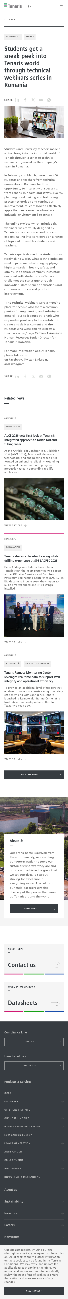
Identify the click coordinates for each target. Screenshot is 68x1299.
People (30, 37)
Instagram (17, 364)
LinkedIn (41, 359)
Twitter (29, 359)
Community (13, 37)
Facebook (15, 359)
